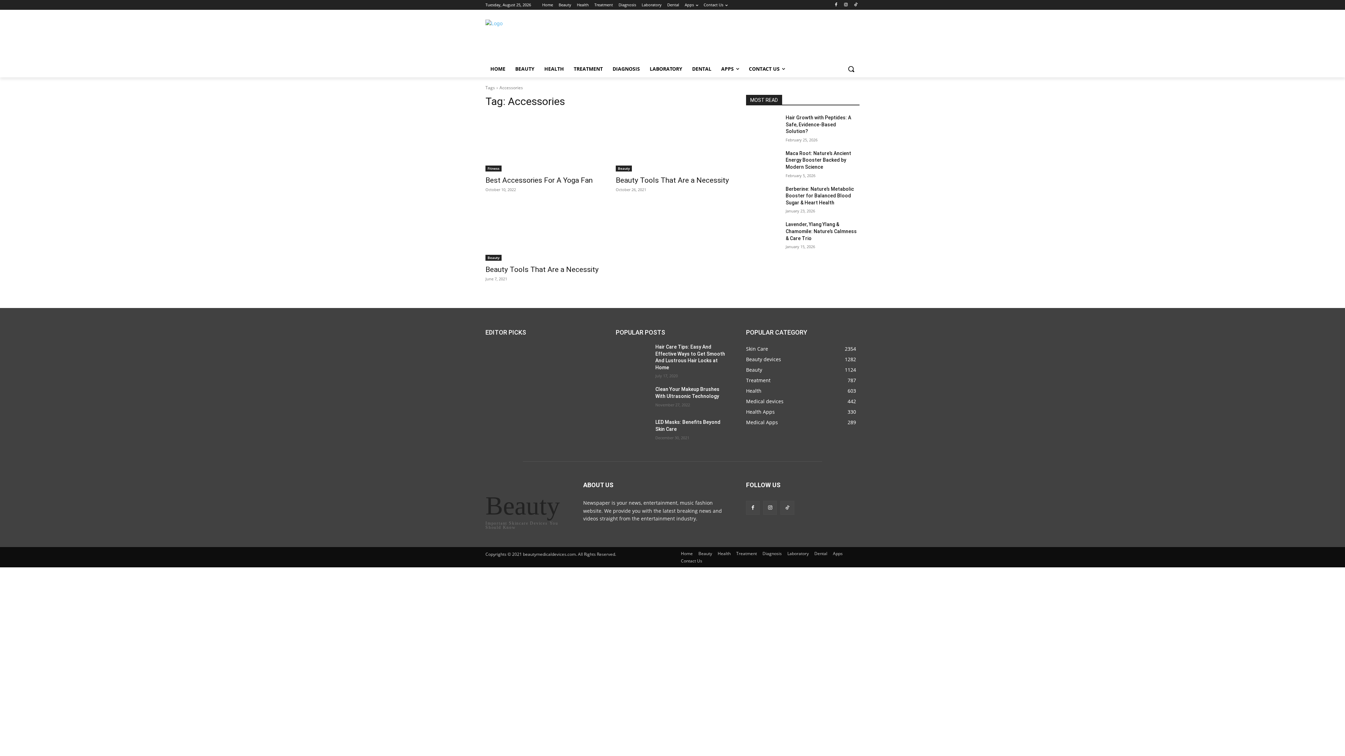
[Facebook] (836, 5)
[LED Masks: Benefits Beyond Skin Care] (633, 431)
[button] (851, 69)
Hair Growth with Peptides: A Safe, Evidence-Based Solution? (818, 124)
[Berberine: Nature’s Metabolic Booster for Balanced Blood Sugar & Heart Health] (763, 198)
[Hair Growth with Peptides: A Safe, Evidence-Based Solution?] (763, 126)
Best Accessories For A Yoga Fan (539, 180)
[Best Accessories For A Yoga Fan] (542, 143)
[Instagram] (846, 5)
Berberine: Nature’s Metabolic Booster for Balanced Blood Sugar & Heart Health (820, 195)
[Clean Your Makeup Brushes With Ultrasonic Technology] (633, 398)
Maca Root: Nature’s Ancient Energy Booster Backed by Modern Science (818, 160)
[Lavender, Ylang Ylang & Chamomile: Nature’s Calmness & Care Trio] (763, 233)
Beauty (624, 168)
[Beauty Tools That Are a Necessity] (672, 143)
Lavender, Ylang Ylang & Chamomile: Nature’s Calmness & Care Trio (821, 231)
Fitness (493, 168)
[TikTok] (855, 5)
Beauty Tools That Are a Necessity (672, 180)
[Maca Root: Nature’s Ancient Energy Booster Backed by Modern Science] (763, 162)
